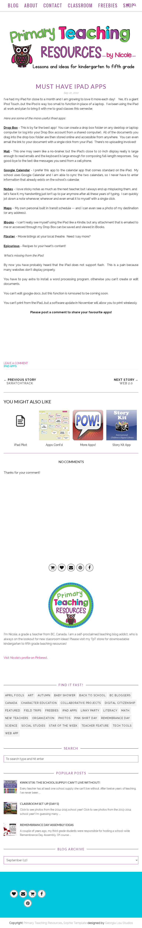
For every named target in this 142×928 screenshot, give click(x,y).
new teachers (16, 718)
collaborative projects (81, 702)
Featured (12, 710)
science (11, 725)
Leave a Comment (16, 363)
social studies (33, 725)
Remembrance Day (115, 718)
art (31, 695)
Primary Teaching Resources (42, 923)
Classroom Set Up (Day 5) (39, 803)
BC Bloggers (120, 695)
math (125, 710)
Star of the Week (63, 725)
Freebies (52, 710)
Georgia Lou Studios (119, 923)
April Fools (14, 695)
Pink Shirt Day (85, 718)
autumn (44, 695)
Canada (11, 702)
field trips (32, 710)
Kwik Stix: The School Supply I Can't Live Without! (60, 782)
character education (39, 702)
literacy (110, 710)
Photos (64, 718)
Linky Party (90, 710)
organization (43, 718)
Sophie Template (75, 923)
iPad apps (10, 366)
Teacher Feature (95, 725)
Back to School (92, 695)
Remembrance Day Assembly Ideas (47, 824)
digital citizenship (120, 702)
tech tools (122, 725)
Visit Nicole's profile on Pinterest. (26, 657)
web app (11, 733)
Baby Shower (64, 695)
